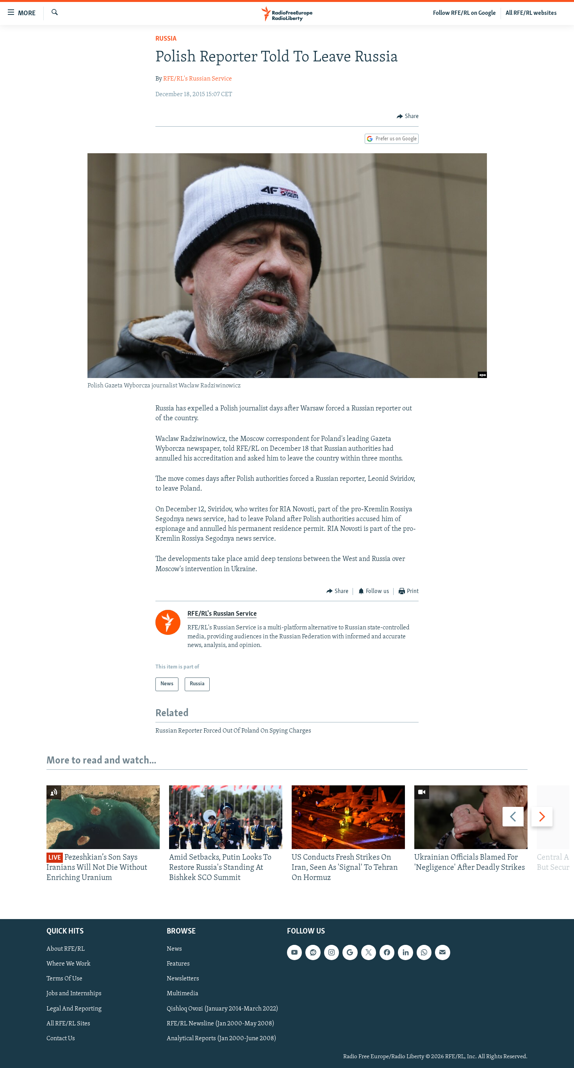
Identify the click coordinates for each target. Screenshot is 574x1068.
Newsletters (183, 979)
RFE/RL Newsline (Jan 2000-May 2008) (221, 1023)
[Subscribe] (442, 952)
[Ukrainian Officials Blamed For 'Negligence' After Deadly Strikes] (471, 817)
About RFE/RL (65, 949)
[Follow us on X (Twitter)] (368, 952)
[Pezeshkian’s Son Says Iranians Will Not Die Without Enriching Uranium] (103, 817)
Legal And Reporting (74, 1008)
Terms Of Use (64, 979)
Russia (165, 39)
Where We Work (68, 964)
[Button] (408, 116)
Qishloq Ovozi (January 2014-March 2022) (222, 1008)
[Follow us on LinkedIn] (405, 952)
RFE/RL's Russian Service (197, 79)
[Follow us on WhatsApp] (424, 952)
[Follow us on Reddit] (312, 952)
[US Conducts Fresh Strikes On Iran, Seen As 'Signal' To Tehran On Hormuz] (348, 817)
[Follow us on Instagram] (331, 952)
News (174, 949)
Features (178, 964)
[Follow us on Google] (349, 952)
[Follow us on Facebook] (387, 952)
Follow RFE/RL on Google (464, 13)
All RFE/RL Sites (68, 1023)
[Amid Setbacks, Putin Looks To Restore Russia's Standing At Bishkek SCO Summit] (225, 817)
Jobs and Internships (74, 994)
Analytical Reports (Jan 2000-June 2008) (221, 1038)
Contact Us (60, 1038)
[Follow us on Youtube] (294, 952)
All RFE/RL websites (531, 13)
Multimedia (182, 994)
